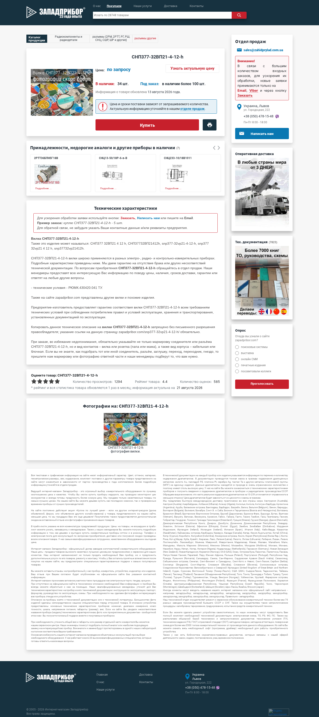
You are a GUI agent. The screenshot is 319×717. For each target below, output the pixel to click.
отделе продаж (192, 109)
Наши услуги (143, 6)
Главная (102, 674)
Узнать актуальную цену (192, 68)
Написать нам (262, 133)
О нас (97, 6)
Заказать (244, 95)
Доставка (170, 6)
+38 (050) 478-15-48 (258, 116)
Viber (253, 90)
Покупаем (114, 6)
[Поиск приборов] (239, 15)
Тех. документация (256, 241)
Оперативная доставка (254, 153)
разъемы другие (145, 38)
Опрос (240, 330)
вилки (119, 297)
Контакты (196, 6)
